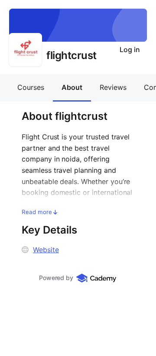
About (72, 87)
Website (46, 249)
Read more (37, 211)
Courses (30, 87)
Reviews (113, 87)
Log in (130, 49)
